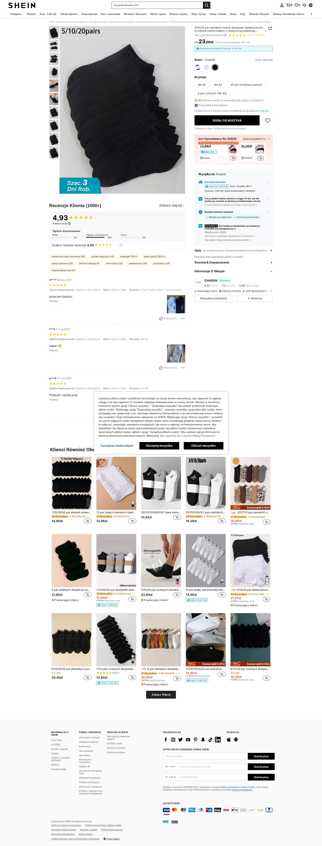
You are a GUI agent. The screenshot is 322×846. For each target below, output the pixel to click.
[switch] (119, 245)
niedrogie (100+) (129, 256)
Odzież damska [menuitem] (69, 14)
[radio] (198, 67)
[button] (304, 5)
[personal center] (282, 5)
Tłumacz (53, 301)
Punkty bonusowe (116, 752)
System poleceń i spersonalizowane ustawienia (75, 839)
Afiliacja (55, 765)
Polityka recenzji (60, 223)
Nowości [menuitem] (31, 14)
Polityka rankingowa (89, 782)
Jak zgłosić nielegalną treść (90, 772)
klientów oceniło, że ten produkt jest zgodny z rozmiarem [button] (230, 100)
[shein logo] (21, 5)
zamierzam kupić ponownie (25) (68, 256)
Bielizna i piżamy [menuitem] (178, 14)
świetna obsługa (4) (89, 263)
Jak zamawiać (86, 751)
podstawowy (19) (138, 263)
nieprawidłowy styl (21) (63, 270)
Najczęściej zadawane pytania (118, 737)
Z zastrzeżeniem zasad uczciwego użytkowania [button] (230, 204)
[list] (192, 739)
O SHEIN (55, 744)
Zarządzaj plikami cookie (63, 829)
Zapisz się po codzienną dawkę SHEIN (186, 749)
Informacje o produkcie (90, 787)
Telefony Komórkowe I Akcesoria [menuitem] (290, 14)
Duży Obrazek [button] (264, 59)
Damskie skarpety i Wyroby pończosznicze (111, 22)
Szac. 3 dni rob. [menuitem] (48, 14)
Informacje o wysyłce (89, 737)
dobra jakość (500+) (154, 256)
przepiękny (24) (161, 263)
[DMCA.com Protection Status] (174, 821)
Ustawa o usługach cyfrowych (60, 759)
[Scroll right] (311, 14)
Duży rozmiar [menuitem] (199, 14)
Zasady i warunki (59, 749)
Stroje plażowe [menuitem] (89, 14)
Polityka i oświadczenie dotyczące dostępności (91, 792)
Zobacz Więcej (161, 694)
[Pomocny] (161, 318)
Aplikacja (232, 732)
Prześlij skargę (58, 769)
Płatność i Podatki (116, 748)
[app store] (228, 741)
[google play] (236, 741)
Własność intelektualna (63, 834)
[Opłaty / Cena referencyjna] (215, 42)
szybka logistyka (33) (102, 256)
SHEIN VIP (84, 766)
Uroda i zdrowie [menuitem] (218, 14)
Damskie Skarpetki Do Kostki (151, 22)
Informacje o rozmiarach (85, 761)
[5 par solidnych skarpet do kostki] (71, 560)
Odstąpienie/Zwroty (89, 742)
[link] (289, 5)
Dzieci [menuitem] (233, 14)
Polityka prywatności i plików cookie (237, 787)
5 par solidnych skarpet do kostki (71, 589)
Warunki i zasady (88, 829)
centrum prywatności (242, 790)
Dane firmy (56, 740)
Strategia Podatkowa (89, 778)
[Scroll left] (306, 14)
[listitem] (218, 152)
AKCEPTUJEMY (171, 803)
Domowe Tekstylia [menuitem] (259, 14)
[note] (250, 507)
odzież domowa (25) (62, 263)
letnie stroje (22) (114, 263)
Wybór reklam (85, 834)
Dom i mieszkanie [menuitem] (110, 14)
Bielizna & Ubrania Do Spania (71, 22)
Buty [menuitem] (242, 14)
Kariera (55, 753)
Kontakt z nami (114, 743)
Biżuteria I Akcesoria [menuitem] (135, 14)
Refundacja (85, 746)
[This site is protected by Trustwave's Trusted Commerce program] (165, 821)
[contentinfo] (219, 812)
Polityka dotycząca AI (112, 829)
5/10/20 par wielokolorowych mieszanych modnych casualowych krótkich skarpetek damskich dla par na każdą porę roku (250, 589)
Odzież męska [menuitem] (158, 14)
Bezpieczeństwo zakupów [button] (219, 212)
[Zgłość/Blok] (183, 318)
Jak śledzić (84, 755)
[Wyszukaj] (206, 5)
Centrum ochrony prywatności (66, 825)
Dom (51, 22)
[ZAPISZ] (268, 120)
